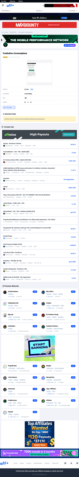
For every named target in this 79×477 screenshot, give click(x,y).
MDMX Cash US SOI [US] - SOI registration (17, 277)
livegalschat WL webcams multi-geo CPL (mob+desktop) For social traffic (27, 228)
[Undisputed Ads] (39, 434)
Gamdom (6, 178)
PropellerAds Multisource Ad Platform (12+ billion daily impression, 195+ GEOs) (29, 219)
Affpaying (12, 1)
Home (6, 32)
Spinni (5, 186)
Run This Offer (8, 107)
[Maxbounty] (39, 25)
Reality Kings (7, 236)
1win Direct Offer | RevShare (12, 252)
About (22, 463)
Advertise (55, 463)
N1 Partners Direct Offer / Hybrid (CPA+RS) (17, 160)
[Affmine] (39, 134)
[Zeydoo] (39, 348)
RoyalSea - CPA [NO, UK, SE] (12, 261)
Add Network (38, 463)
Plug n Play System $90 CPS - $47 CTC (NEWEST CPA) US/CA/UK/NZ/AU (26, 195)
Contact (47, 463)
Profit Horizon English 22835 (12, 244)
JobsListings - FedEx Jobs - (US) (13, 203)
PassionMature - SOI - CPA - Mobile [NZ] (16, 152)
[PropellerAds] (39, 453)
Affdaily (20, 1)
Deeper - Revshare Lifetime (12, 143)
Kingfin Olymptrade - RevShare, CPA (15, 269)
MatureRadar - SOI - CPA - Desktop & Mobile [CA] (19, 211)
